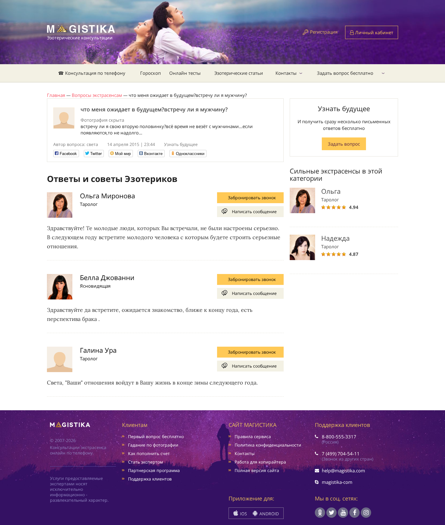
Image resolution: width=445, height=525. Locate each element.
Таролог (88, 204)
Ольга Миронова (107, 195)
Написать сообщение (254, 211)
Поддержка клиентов (150, 479)
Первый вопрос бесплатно (156, 436)
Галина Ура (98, 350)
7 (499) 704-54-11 (341, 454)
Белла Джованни (107, 277)
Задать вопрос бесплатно (345, 73)
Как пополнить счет (149, 453)
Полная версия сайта (257, 470)
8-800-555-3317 (339, 437)
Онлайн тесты (185, 73)
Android (268, 514)
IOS (243, 514)
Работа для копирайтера (260, 462)
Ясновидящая (95, 286)
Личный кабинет (373, 32)
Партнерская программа (154, 470)
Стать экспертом (145, 462)
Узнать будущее (181, 144)
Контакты (286, 73)
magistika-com (337, 482)
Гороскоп (150, 73)
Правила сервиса (253, 436)
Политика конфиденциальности (268, 445)
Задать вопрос (344, 144)
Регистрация (324, 32)
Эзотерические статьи (238, 73)
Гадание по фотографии (153, 445)
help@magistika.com (343, 470)
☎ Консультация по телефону (91, 73)
